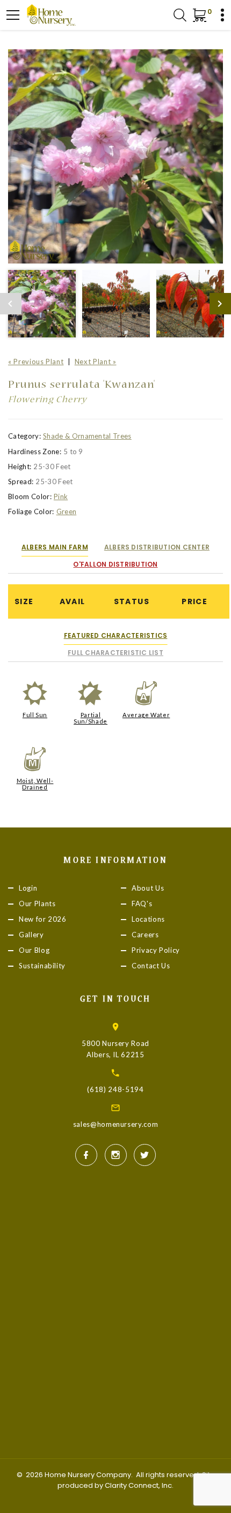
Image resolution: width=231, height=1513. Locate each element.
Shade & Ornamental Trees (87, 436)
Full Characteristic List (115, 652)
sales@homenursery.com (115, 1124)
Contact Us (151, 966)
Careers (145, 934)
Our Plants (37, 903)
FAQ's (142, 903)
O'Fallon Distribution (115, 564)
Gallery (31, 934)
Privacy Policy (156, 950)
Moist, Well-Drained (35, 784)
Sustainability (42, 966)
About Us (148, 888)
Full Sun (35, 714)
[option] (115, 156)
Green (66, 511)
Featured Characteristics (116, 635)
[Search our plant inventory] (180, 15)
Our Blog (34, 950)
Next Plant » (96, 361)
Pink (61, 496)
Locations (148, 919)
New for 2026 (43, 919)
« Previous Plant (35, 361)
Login (28, 888)
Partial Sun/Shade (90, 718)
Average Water (146, 714)
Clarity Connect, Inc (138, 1485)
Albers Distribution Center (157, 547)
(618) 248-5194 (115, 1089)
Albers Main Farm (54, 547)
